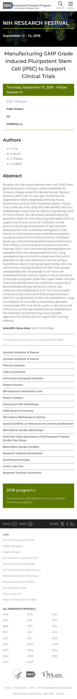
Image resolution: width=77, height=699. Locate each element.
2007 (6, 650)
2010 (5, 644)
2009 (30, 644)
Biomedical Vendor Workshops (23, 430)
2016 (54, 626)
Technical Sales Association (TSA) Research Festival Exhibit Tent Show (36, 438)
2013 (54, 632)
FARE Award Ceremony (18, 410)
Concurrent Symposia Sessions (23, 378)
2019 (54, 620)
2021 (29, 620)
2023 (5, 620)
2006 (30, 650)
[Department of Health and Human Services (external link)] (17, 674)
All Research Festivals (19, 608)
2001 (5, 662)
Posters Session (13, 384)
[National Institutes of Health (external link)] (31, 674)
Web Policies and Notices (27, 693)
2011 (29, 638)
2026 (6, 534)
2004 (6, 656)
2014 (30, 632)
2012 (5, 638)
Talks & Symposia (14, 372)
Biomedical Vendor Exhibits (21, 446)
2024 (55, 614)
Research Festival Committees (23, 453)
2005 (55, 650)
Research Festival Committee (22, 472)
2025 (30, 614)
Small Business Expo (16, 459)
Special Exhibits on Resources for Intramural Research (38, 423)
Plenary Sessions (14, 365)
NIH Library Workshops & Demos (24, 417)
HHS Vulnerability (55, 687)
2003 (30, 656)
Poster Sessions (13, 397)
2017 (30, 626)
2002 (55, 656)
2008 (55, 644)
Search (60, 693)
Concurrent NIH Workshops (21, 404)
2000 (30, 662)
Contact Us (20, 687)
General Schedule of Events (21, 352)
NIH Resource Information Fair (22, 391)
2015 (5, 632)
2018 (21, 490)
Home (8, 687)
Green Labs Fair (13, 466)
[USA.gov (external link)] (52, 674)
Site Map (49, 693)
